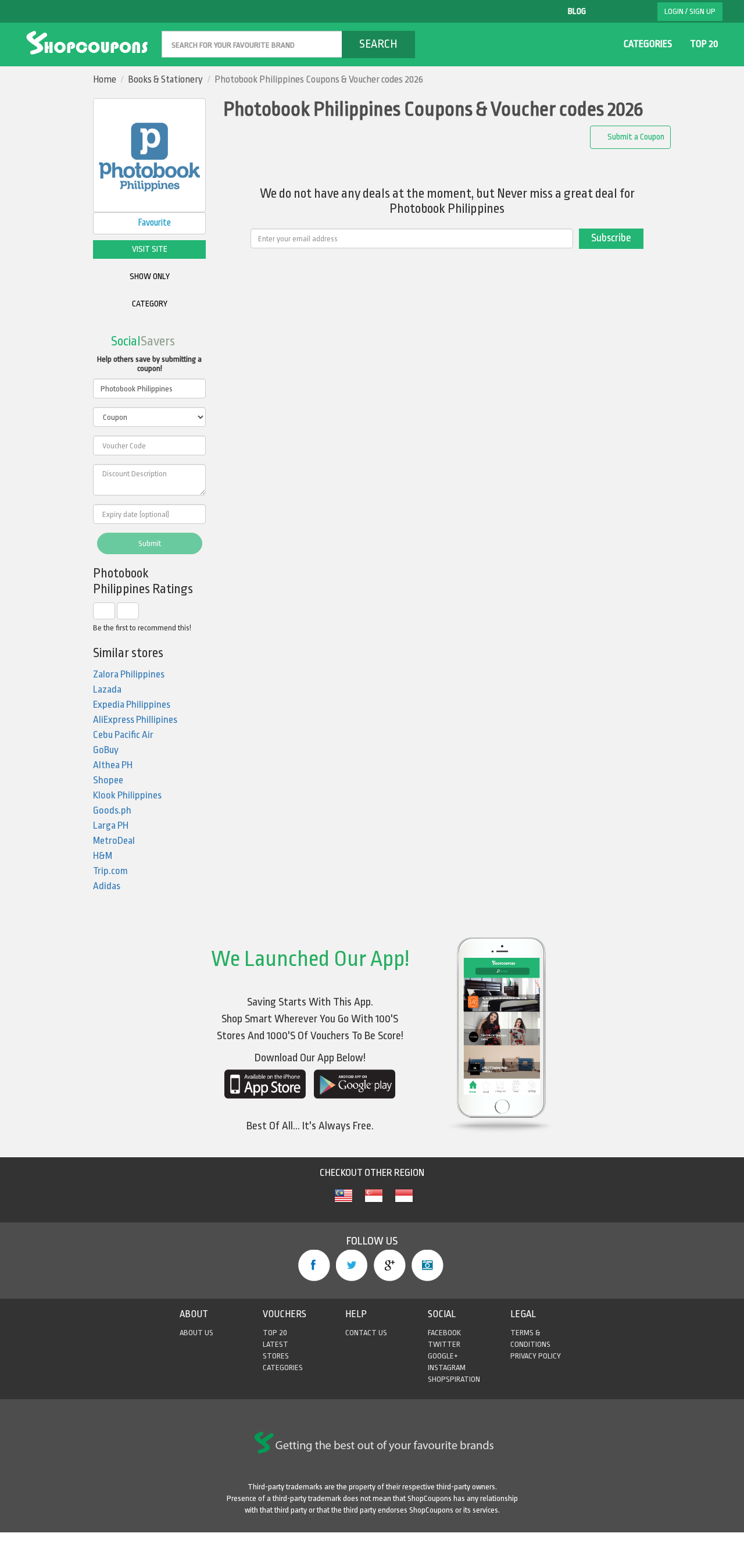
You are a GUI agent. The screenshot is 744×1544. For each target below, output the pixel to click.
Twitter (352, 1265)
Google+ (390, 1265)
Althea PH (113, 765)
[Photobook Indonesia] (404, 1202)
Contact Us (366, 1332)
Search (378, 44)
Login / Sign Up (690, 11)
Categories (648, 43)
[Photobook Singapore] (373, 1202)
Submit (149, 543)
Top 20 (704, 43)
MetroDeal (114, 840)
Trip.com (110, 870)
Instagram (427, 1265)
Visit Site (149, 249)
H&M (102, 855)
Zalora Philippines (128, 674)
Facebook (314, 1265)
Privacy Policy (535, 1356)
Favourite (153, 222)
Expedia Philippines (131, 704)
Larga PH (110, 825)
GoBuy (106, 749)
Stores (276, 1356)
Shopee (108, 780)
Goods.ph (112, 810)
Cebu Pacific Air (123, 734)
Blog (577, 11)
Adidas (106, 886)
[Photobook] (343, 1202)
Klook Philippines (127, 795)
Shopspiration (454, 1379)
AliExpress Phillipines (135, 719)
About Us (196, 1332)
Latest (275, 1344)
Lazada (107, 689)
